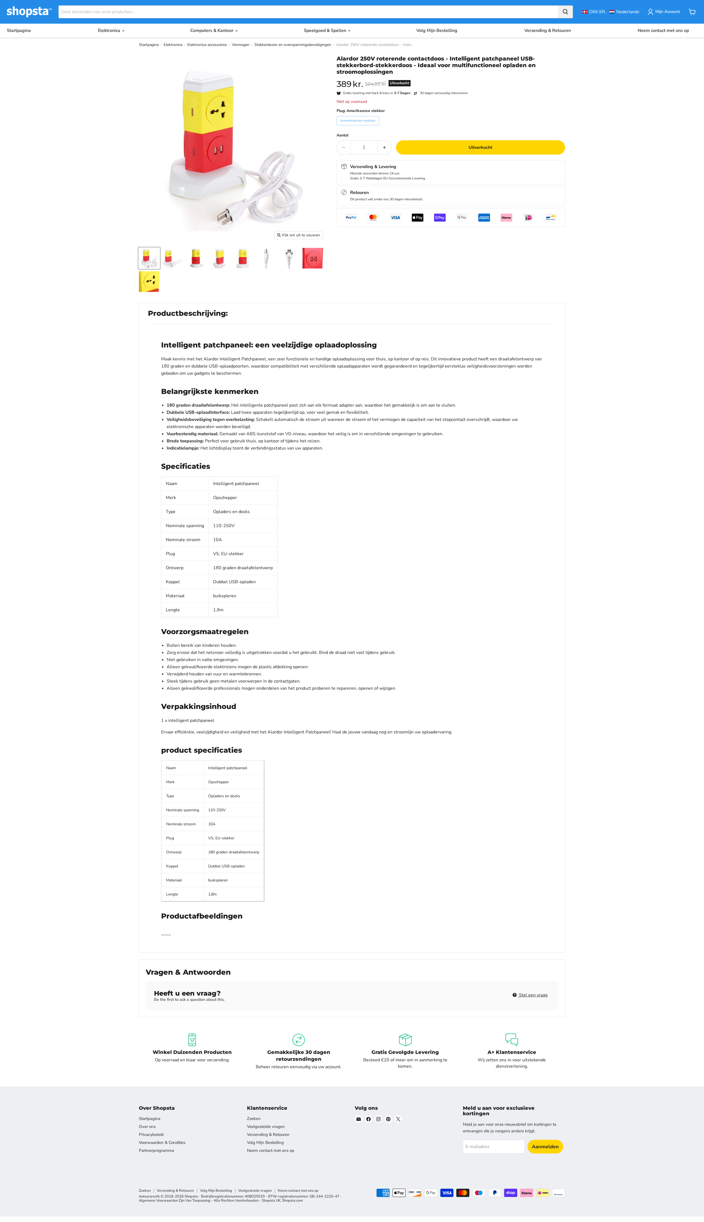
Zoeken (254, 1118)
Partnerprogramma (156, 1150)
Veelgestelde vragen (266, 1126)
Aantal (342, 135)
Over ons (147, 1126)
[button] (611, 12)
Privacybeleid (151, 1134)
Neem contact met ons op (663, 31)
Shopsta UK (271, 1200)
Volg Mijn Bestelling (436, 31)
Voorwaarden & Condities (162, 1142)
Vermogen (240, 44)
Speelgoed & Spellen (325, 31)
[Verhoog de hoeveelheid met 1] (385, 147)
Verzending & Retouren (547, 31)
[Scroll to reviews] (451, 78)
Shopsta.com (292, 1200)
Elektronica (109, 31)
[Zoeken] (565, 12)
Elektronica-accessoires (207, 44)
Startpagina (19, 31)
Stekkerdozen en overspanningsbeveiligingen (292, 44)
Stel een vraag (533, 995)
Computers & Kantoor (212, 31)
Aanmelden (545, 1146)
